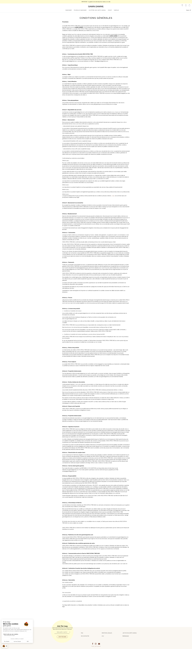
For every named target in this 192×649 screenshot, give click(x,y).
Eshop (110, 10)
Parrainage (125, 636)
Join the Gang (62, 636)
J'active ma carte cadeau (129, 633)
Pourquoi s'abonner (80, 10)
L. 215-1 (113, 195)
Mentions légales (107, 633)
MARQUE (116, 10)
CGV (103, 636)
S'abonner (68, 10)
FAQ (82, 633)
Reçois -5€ (188, 10)
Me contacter (85, 636)
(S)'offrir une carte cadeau (97, 10)
